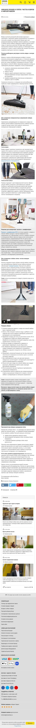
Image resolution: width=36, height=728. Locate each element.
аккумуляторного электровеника (10, 161)
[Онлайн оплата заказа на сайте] (10, 659)
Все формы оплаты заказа (7, 667)
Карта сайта (4, 624)
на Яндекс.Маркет (10, 704)
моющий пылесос (14, 266)
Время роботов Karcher (9, 531)
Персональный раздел (6, 630)
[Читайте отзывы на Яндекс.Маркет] (7, 707)
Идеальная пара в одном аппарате (11, 503)
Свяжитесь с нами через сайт (10, 694)
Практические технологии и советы (10, 641)
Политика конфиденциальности (9, 616)
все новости (8, 587)
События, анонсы (8, 562)
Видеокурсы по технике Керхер (9, 643)
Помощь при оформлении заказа (9, 603)
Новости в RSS (27, 587)
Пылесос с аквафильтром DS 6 (9, 232)
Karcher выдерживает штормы (10, 559)
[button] (4, 485)
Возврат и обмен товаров (7, 608)
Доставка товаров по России (8, 681)
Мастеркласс (5, 481)
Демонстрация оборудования (8, 648)
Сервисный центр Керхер (7, 651)
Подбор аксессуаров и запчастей (9, 646)
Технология (15, 481)
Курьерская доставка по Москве (9, 675)
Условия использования (7, 619)
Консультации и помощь (7, 635)
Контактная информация (7, 621)
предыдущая (6, 490)
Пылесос (11, 481)
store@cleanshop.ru (8, 715)
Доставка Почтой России (7, 683)
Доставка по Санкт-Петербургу (8, 678)
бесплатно (10, 699)
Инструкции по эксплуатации (8, 638)
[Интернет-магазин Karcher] (4, 2)
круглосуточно (9, 712)
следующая (13, 490)
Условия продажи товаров (7, 606)
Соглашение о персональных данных (10, 614)
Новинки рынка (8, 506)
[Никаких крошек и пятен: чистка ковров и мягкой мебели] (18, 27)
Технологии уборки (30, 17)
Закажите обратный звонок (9, 696)
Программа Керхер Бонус (7, 611)
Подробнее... (18, 726)
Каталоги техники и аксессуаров (9, 633)
